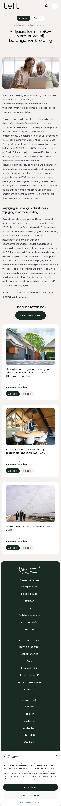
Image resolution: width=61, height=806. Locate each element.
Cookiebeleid (25, 802)
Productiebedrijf (29, 675)
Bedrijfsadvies (29, 586)
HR (29, 608)
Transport (29, 689)
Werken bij (29, 720)
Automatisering (29, 622)
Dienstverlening (29, 653)
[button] (56, 755)
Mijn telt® (29, 735)
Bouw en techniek (29, 646)
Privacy (36, 802)
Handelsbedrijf (29, 668)
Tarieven (29, 713)
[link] (30, 315)
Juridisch (29, 600)
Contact (29, 742)
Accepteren (30, 787)
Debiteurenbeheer (29, 615)
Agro (29, 661)
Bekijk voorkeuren (30, 795)
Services (29, 629)
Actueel (29, 706)
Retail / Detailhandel (29, 682)
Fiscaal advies (29, 593)
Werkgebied (29, 728)
